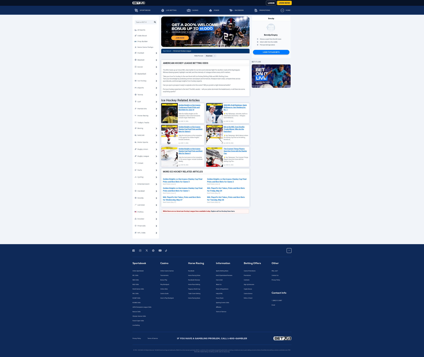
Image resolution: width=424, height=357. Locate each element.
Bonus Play (163, 280)
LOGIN (271, 3)
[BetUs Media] (133, 250)
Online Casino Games (167, 271)
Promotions (264, 10)
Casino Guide (164, 293)
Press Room (219, 298)
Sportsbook (145, 10)
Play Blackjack (164, 284)
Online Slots (164, 289)
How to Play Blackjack (167, 298)
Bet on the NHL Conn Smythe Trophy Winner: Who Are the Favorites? (234, 129)
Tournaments (164, 275)
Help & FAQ (219, 293)
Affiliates (218, 307)
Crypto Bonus (248, 289)
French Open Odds (138, 321)
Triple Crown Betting (194, 293)
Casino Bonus (248, 293)
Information (223, 263)
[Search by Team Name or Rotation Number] (155, 22)
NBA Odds (135, 280)
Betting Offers (252, 263)
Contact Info (279, 292)
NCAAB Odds (136, 302)
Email (273, 305)
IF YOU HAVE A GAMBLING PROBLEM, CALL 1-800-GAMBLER (212, 338)
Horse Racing (196, 263)
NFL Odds (135, 275)
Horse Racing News (194, 298)
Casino (195, 10)
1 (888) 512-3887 (277, 300)
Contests (246, 280)
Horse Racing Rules (194, 275)
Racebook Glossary (194, 280)
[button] (167, 31)
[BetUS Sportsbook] (138, 3)
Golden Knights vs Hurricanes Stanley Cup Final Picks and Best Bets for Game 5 (190, 129)
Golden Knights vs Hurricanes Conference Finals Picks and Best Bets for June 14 (189, 107)
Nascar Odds (136, 311)
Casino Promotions (250, 271)
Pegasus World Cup (194, 289)
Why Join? (275, 271)
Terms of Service (221, 311)
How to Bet (219, 280)
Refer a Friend (248, 298)
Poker (216, 10)
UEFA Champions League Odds (141, 307)
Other (275, 263)
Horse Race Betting (194, 284)
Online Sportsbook (138, 271)
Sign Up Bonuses (249, 284)
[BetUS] (272, 338)
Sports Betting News (222, 271)
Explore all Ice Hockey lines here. (223, 211)
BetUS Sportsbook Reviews (224, 275)
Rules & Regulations (222, 289)
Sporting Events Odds (222, 302)
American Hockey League (182, 51)
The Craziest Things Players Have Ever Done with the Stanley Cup (235, 151)
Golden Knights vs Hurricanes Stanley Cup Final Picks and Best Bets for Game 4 (190, 151)
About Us (218, 284)
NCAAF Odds (136, 298)
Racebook (239, 10)
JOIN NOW (284, 3)
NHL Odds (135, 293)
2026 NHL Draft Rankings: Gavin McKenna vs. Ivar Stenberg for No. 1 (235, 107)
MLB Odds (135, 284)
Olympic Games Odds (139, 316)
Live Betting (171, 10)
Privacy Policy (276, 280)
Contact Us (275, 275)
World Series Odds (138, 289)
